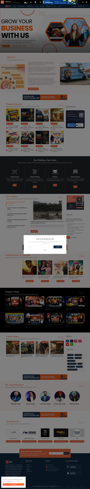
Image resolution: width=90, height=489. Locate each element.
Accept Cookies (13, 484)
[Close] (64, 236)
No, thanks (45, 250)
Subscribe (58, 247)
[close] (24, 478)
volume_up (86, 2)
